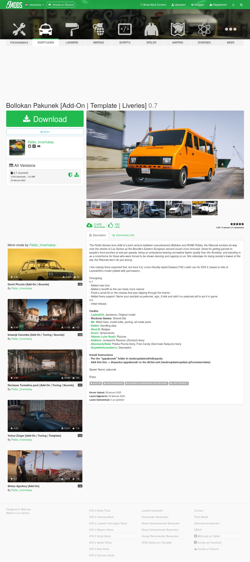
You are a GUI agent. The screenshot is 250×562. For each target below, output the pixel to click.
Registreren (220, 4)
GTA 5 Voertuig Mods (101, 517)
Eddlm (95, 325)
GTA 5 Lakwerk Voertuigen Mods (108, 523)
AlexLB (95, 329)
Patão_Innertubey (41, 141)
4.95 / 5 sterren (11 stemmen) (230, 227)
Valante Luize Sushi (103, 336)
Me (93, 322)
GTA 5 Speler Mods (100, 542)
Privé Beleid (201, 517)
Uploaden (180, 4)
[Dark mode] (233, 4)
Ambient (96, 340)
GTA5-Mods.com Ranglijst (157, 542)
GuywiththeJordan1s (104, 347)
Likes (117, 227)
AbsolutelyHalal (101, 344)
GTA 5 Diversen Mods (101, 555)
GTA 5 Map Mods (99, 549)
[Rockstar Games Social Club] (34, 146)
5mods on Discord (208, 549)
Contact (198, 510)
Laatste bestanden (152, 510)
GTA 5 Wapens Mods (101, 529)
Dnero (94, 333)
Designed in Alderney (18, 509)
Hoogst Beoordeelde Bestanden (160, 536)
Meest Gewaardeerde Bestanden (161, 523)
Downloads (99, 227)
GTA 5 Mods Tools (99, 510)
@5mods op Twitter (208, 536)
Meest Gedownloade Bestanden (160, 529)
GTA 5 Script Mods (100, 536)
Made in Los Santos (17, 513)
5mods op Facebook (209, 542)
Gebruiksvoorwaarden (207, 523)
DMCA (198, 529)
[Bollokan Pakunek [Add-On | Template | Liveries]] (165, 155)
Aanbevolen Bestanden (155, 517)
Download (49, 118)
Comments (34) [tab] (124, 235)
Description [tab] (99, 235)
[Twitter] (29, 146)
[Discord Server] (39, 146)
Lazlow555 (97, 314)
